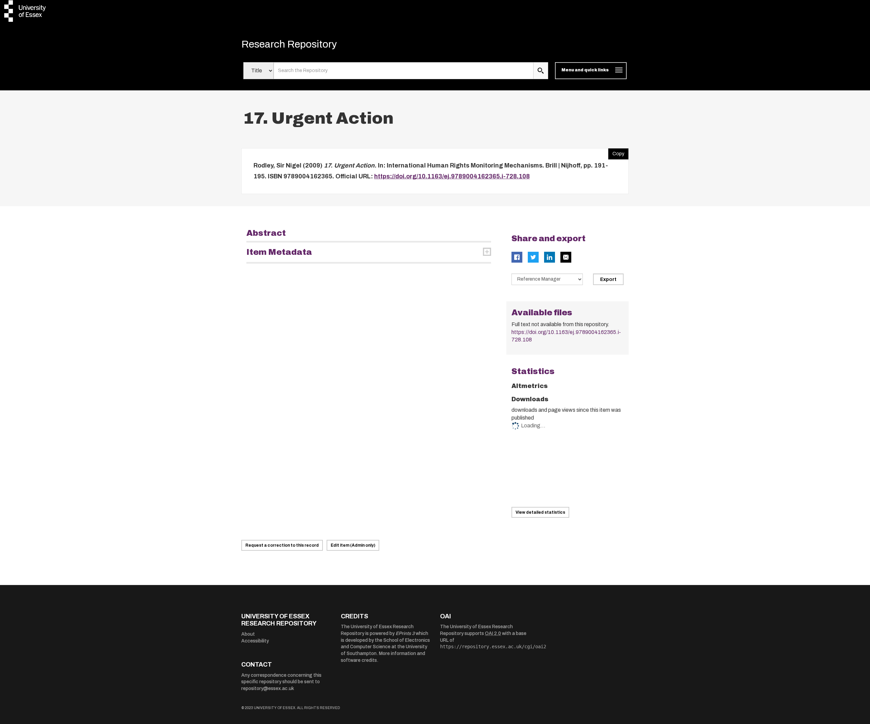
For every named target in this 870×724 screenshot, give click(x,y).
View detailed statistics (540, 512)
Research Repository (289, 44)
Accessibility (255, 640)
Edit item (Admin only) (353, 545)
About (248, 634)
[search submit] (540, 70)
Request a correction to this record (282, 545)
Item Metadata (279, 252)
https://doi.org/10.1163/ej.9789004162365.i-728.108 (452, 176)
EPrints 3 (405, 633)
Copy (616, 152)
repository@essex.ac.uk (267, 688)
